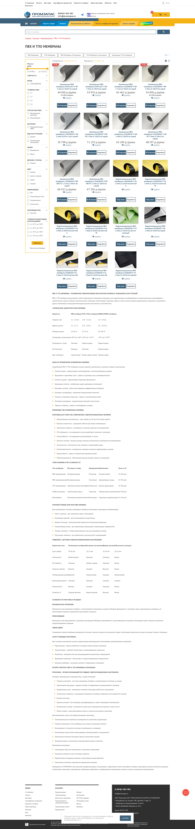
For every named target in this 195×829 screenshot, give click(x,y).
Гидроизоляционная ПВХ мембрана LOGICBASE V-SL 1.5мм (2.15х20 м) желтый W (155, 182)
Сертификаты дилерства (62, 3)
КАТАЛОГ (33, 24)
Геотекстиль (80, 795)
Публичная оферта (133, 826)
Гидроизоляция (60, 792)
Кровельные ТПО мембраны (122, 55)
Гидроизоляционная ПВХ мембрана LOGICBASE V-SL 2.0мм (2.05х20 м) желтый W (96, 229)
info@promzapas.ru (67, 16)
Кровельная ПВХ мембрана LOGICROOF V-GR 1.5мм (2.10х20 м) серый (125, 134)
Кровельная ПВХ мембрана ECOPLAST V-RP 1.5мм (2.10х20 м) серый (96, 86)
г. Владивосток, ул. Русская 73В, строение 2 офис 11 (133, 801)
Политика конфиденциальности (137, 823)
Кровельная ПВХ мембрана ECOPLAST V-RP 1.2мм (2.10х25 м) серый (67, 86)
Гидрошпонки (60, 810)
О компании (29, 3)
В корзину (63, 105)
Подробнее (72, 105)
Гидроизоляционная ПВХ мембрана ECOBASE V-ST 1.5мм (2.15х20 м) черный (125, 272)
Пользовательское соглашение (137, 824)
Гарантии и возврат (81, 3)
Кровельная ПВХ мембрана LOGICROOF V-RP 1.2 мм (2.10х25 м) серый (126, 86)
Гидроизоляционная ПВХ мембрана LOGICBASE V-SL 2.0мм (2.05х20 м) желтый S (67, 229)
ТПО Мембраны (49, 55)
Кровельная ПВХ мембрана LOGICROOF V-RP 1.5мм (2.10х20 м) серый (155, 86)
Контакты (29, 6)
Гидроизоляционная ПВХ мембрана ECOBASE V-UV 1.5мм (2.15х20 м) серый (155, 228)
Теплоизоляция (60, 795)
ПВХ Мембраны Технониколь (71, 55)
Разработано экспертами (37, 824)
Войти (168, 3)
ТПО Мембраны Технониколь (96, 55)
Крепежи (80, 807)
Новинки (63, 24)
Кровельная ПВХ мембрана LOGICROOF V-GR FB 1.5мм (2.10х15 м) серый (155, 135)
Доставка (47, 3)
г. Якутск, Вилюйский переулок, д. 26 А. (128, 806)
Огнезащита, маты (83, 801)
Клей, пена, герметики (62, 798)
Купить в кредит (129, 24)
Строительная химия (62, 807)
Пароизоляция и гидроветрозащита (61, 802)
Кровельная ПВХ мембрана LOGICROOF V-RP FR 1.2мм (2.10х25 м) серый (96, 134)
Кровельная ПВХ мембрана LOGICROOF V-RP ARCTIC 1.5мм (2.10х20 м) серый (96, 182)
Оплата (39, 3)
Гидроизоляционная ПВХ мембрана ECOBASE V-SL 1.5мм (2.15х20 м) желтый (67, 272)
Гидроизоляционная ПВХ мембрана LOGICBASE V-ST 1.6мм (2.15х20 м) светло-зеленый (126, 229)
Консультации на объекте (81, 24)
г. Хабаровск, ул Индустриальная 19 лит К (129, 803)
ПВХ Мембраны (33, 55)
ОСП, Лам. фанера (83, 798)
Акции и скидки (49, 24)
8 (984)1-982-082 (123, 789)
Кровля (33, 36)
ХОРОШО (125, 818)
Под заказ (121, 200)
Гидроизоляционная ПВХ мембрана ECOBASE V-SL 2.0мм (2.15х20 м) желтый (96, 272)
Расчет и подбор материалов (107, 24)
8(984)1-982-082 (65, 13)
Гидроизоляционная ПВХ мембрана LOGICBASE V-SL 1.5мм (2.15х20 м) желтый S (126, 182)
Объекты (108, 3)
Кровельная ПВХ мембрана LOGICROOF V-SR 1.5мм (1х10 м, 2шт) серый (67, 134)
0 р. (159, 14)
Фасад (79, 804)
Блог (115, 3)
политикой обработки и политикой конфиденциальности (84, 819)
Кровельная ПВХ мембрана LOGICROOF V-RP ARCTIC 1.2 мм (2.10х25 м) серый (67, 182)
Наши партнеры (97, 3)
